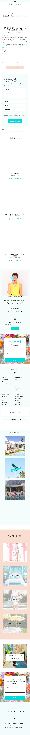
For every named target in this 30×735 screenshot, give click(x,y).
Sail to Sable (18, 398)
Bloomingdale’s (5, 379)
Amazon (4, 377)
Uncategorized (19, 32)
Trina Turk (4, 404)
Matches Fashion (6, 392)
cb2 (16, 379)
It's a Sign (15, 174)
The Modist (4, 402)
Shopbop (17, 400)
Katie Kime (4, 388)
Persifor (4, 398)
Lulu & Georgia (18, 390)
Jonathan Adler (18, 385)
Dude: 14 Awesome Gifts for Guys (15, 255)
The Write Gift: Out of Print (15, 214)
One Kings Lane (19, 396)
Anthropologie (18, 377)
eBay (3, 381)
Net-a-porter (18, 394)
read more (15, 178)
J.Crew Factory (5, 385)
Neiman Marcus (5, 394)
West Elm (17, 404)
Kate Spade (18, 388)
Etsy (16, 381)
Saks (3, 400)
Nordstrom (4, 396)
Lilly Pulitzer (5, 390)
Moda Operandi (19, 392)
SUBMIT (15, 328)
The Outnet (18, 402)
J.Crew (16, 383)
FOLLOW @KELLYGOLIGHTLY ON (15, 655)
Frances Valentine (6, 383)
